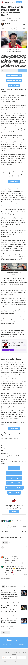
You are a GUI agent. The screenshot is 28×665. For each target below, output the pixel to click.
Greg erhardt (8, 556)
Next (23, 531)
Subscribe (19, 2)
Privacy (14, 652)
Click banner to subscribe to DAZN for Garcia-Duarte (14, 273)
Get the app (14, 511)
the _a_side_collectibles (11, 566)
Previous (6, 531)
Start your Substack (10, 658)
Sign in (24, 2)
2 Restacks (18, 520)
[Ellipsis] (26, 556)
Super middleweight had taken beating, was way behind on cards (9, 597)
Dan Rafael (7, 23)
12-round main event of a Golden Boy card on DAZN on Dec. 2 (12, 98)
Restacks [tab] (11, 542)
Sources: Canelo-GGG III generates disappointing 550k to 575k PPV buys (9, 620)
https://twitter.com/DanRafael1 (14, 456)
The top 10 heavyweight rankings (9, 606)
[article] (14, 596)
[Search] (25, 586)
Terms (18, 652)
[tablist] (8, 542)
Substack (6, 661)
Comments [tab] (5, 542)
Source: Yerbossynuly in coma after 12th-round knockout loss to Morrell (9, 592)
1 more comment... (6, 578)
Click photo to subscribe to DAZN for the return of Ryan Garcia (14, 50)
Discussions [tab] (13, 586)
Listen (24, 24)
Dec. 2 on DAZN (8, 132)
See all (4, 632)
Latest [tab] (7, 586)
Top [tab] (3, 586)
